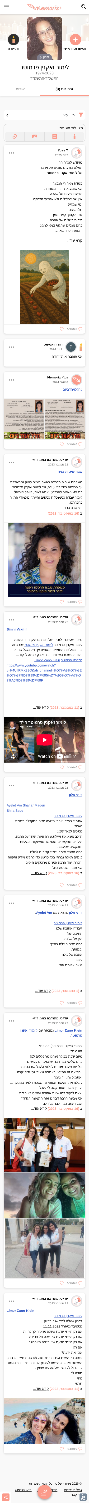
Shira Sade (15, 810)
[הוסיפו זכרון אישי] (75, 39)
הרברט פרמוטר (71, 660)
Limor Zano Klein (47, 660)
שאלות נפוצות (73, 1490)
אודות (20, 89)
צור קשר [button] (76, 1495)
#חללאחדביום (72, 389)
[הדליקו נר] (13, 39)
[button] (74, 329)
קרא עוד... (74, 240)
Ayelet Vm (14, 805)
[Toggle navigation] (84, 6)
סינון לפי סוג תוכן (71, 128)
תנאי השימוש (23, 1490)
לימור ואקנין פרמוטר (38, 645)
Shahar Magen (34, 805)
